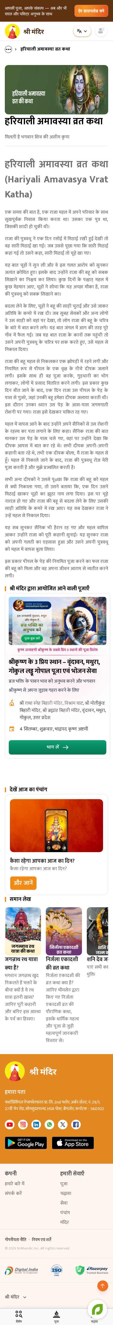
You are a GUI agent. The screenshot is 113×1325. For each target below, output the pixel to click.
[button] (23, 883)
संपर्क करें (13, 1194)
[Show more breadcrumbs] (11, 49)
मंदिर (64, 1222)
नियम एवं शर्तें (41, 1240)
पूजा (63, 1184)
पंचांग (65, 1213)
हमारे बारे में (14, 1184)
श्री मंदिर (12, 1297)
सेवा (63, 1203)
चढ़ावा (65, 1194)
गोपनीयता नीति (15, 1240)
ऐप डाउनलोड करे (91, 11)
